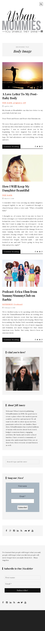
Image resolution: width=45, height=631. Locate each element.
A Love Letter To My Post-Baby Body (20, 96)
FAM (4, 103)
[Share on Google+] (42, 147)
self (24, 103)
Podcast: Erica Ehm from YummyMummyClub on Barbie (19, 295)
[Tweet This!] (37, 147)
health (9, 103)
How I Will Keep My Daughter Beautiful (15, 188)
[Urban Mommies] (21, 32)
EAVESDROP (7, 304)
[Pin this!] (39, 147)
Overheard (18, 304)
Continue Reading (11, 146)
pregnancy (17, 103)
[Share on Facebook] (35, 147)
